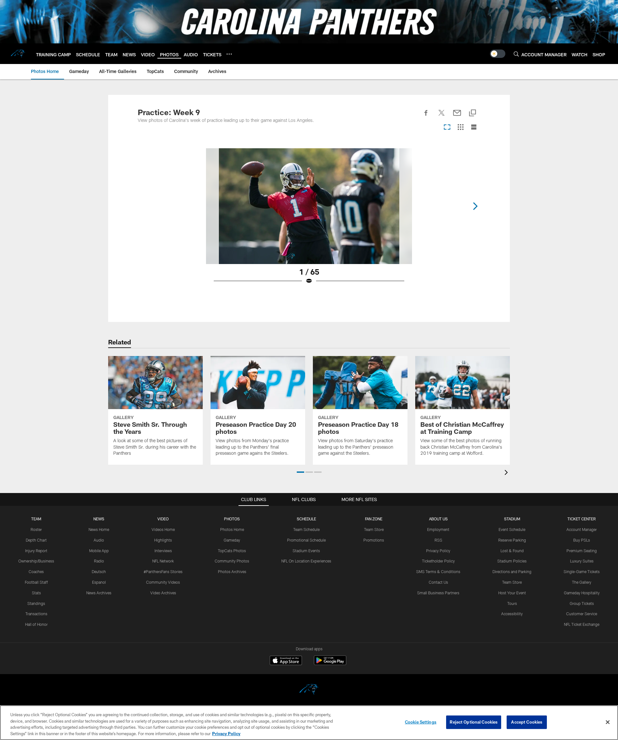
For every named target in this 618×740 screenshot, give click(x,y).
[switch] (497, 54)
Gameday (232, 540)
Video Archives (163, 592)
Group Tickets (582, 603)
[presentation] (507, 473)
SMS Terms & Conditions (438, 571)
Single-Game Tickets (582, 571)
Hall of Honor (36, 624)
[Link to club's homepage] (18, 53)
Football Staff (36, 582)
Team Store (374, 529)
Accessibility (512, 613)
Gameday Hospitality (582, 592)
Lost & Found (512, 550)
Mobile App (99, 550)
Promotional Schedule (306, 540)
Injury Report (36, 550)
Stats (36, 592)
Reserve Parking (512, 540)
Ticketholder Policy (438, 561)
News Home (99, 529)
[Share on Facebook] (426, 116)
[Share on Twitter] (441, 116)
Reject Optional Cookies (474, 722)
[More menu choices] (229, 54)
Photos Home (232, 529)
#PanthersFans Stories (163, 571)
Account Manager (581, 529)
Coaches (36, 571)
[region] (309, 722)
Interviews (163, 550)
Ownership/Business (36, 561)
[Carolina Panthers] (309, 690)
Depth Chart (36, 540)
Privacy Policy (438, 550)
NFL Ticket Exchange (581, 624)
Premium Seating (581, 550)
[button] (300, 472)
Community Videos (163, 582)
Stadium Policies (512, 561)
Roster (36, 529)
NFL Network (163, 561)
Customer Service (581, 613)
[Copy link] (472, 113)
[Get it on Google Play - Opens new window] (330, 663)
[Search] (516, 54)
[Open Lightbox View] (309, 220)
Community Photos (232, 561)
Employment (438, 529)
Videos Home (163, 529)
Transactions (36, 613)
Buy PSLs (581, 540)
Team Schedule (306, 529)
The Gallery (581, 582)
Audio (99, 540)
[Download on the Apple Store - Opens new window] (286, 661)
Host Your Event (512, 592)
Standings (36, 603)
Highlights (163, 540)
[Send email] (457, 116)
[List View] (473, 127)
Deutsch (99, 571)
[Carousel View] (447, 127)
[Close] (608, 722)
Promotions (373, 540)
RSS (438, 540)
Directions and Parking (511, 571)
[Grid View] (460, 127)
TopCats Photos (232, 550)
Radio (99, 561)
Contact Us (438, 582)
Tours (512, 603)
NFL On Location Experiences (306, 561)
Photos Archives (232, 571)
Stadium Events (306, 550)
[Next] (475, 206)
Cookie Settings (420, 722)
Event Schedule (512, 529)
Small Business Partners (438, 592)
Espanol (99, 582)
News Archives (98, 592)
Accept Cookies (526, 722)
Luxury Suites (582, 561)
